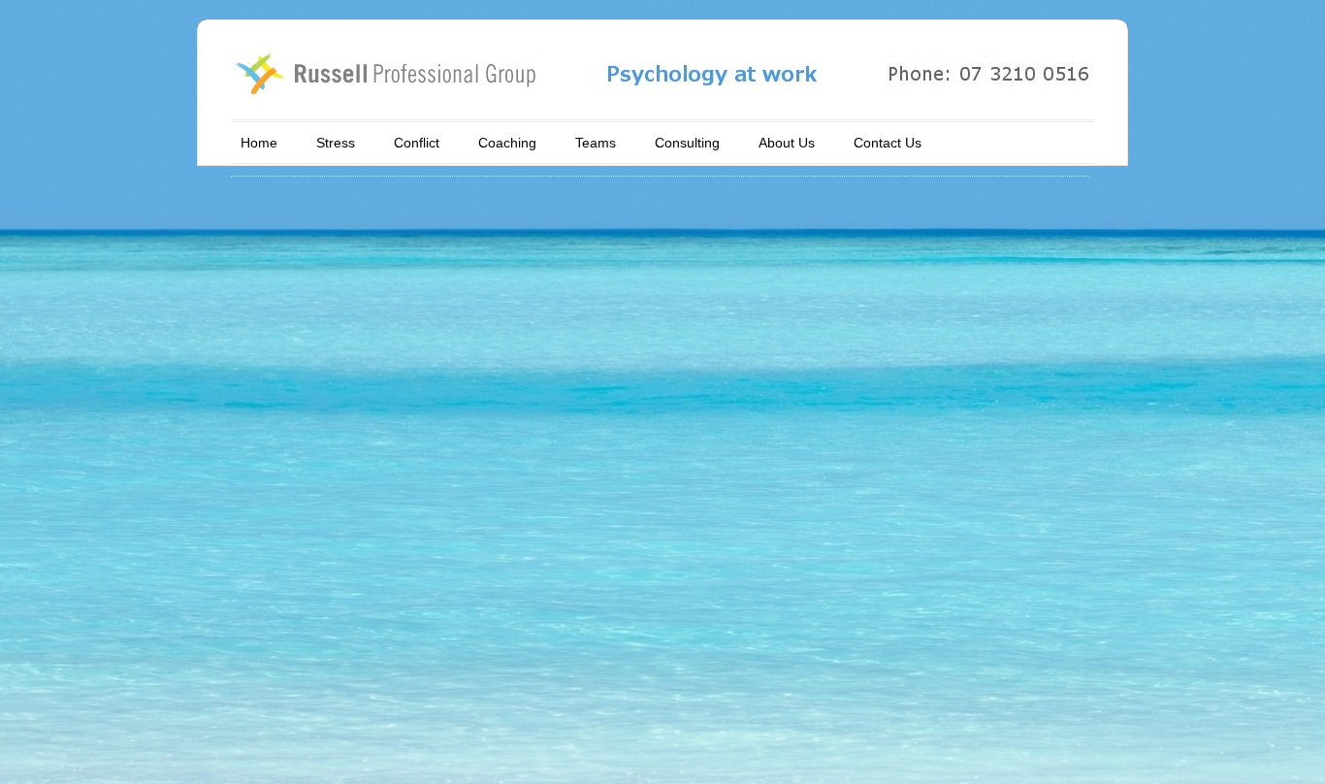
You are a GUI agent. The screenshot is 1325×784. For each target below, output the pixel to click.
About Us (787, 142)
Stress (335, 142)
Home (259, 142)
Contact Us (887, 142)
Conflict (416, 142)
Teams (595, 142)
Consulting (687, 142)
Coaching (507, 142)
